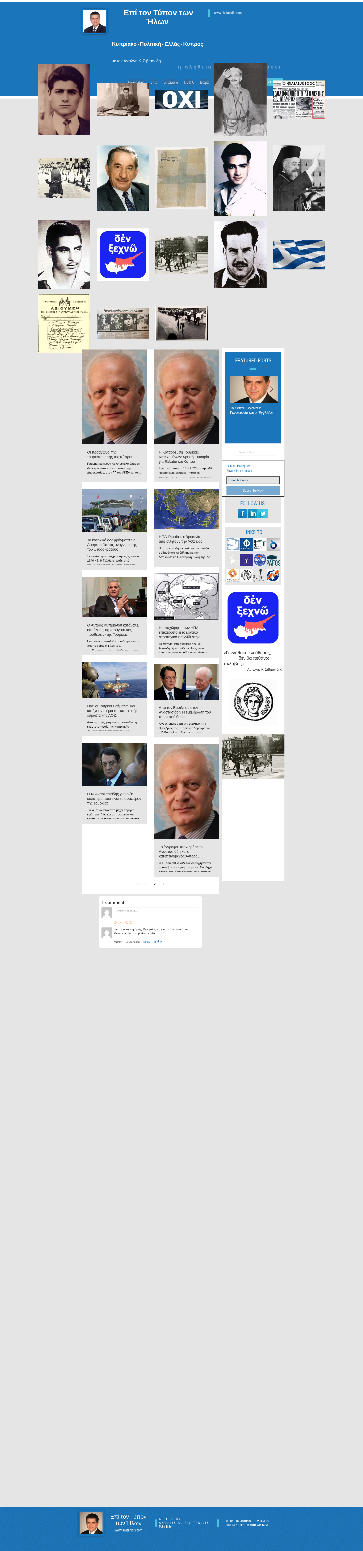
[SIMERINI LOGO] (233, 544)
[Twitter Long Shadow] (263, 513)
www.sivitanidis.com (128, 1530)
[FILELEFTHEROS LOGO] (246, 544)
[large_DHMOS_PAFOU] (246, 575)
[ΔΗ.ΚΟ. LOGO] (260, 560)
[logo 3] (259, 575)
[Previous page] (137, 884)
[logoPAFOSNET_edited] (233, 560)
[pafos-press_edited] (273, 560)
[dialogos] (273, 544)
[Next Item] (271, 389)
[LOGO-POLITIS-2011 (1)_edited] (260, 544)
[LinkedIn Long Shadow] (253, 513)
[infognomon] (273, 575)
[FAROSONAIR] (246, 560)
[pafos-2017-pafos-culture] (232, 575)
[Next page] (163, 884)
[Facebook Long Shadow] (242, 513)
